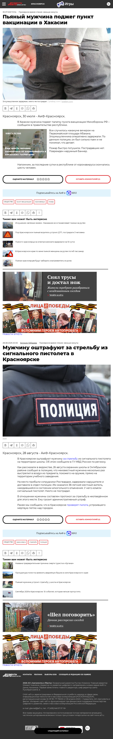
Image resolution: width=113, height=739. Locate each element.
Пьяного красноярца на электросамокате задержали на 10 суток (45, 242)
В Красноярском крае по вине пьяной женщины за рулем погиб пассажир (49, 251)
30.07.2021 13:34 (9, 12)
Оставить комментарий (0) (88, 179)
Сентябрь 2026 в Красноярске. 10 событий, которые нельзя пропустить (47, 591)
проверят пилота (77, 505)
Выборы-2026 (50, 675)
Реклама (38, 675)
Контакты (27, 675)
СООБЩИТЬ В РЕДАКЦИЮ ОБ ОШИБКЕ (75, 675)
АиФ (5, 438)
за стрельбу (70, 458)
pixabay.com (67, 101)
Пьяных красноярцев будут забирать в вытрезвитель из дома (43, 261)
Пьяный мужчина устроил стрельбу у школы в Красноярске (42, 582)
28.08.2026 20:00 (10, 343)
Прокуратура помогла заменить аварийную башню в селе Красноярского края (51, 573)
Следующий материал (58, 731)
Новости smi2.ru (12, 334)
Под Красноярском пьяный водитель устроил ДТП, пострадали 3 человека (49, 232)
